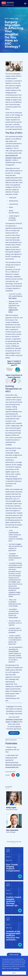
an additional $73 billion (13, 310)
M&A (15, 722)
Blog (17, 18)
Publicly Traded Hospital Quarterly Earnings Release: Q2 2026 (13, 902)
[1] (15, 365)
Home (6, 18)
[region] (14, 966)
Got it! (14, 973)
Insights (12, 18)
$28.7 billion (13, 298)
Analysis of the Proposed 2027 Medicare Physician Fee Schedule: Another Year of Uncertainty (13, 937)
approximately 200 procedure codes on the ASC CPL (13, 157)
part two (10, 706)
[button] (8, 775)
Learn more (16, 968)
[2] (16, 365)
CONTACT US (14, 733)
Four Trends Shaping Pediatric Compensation (13, 867)
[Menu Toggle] (25, 3)
